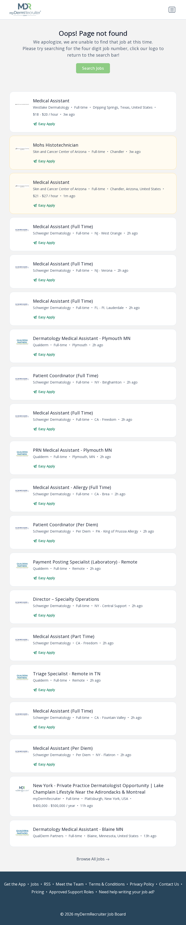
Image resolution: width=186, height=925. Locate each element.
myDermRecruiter (47, 798)
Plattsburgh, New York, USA (106, 798)
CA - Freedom (105, 419)
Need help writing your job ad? (127, 892)
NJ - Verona (103, 270)
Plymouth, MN (83, 456)
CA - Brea (101, 494)
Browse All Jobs (91, 859)
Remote (78, 568)
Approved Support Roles (71, 892)
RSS (47, 884)
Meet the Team (70, 884)
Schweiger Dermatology (52, 233)
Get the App (15, 884)
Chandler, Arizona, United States (135, 189)
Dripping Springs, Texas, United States (123, 107)
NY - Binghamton (108, 382)
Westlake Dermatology (51, 107)
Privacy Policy (142, 884)
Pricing (37, 892)
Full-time (81, 107)
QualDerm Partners (48, 836)
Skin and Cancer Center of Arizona (59, 151)
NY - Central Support (110, 605)
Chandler (117, 151)
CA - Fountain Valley (110, 717)
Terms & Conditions (107, 884)
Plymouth (79, 345)
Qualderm (40, 345)
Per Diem (83, 531)
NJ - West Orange (108, 233)
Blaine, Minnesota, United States (113, 836)
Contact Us (169, 884)
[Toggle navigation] (172, 9)
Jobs (35, 884)
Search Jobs (93, 68)
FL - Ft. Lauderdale (109, 307)
